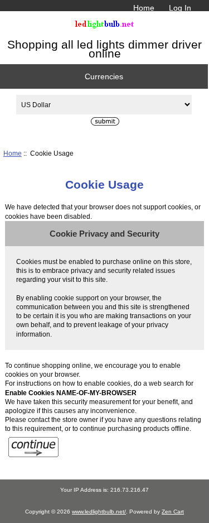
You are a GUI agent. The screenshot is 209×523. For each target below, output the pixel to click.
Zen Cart (173, 511)
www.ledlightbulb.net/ (99, 511)
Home (143, 7)
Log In (180, 7)
